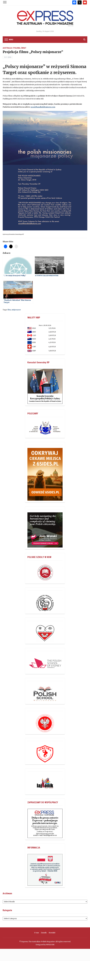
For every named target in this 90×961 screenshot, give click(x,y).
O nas (36, 933)
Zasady (44, 933)
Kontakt (52, 933)
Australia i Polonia (11, 48)
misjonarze (16, 310)
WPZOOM (50, 945)
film (9, 310)
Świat (23, 48)
